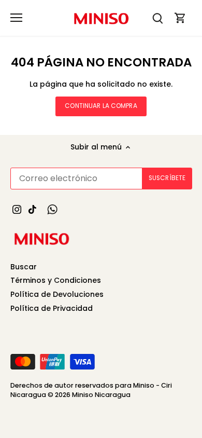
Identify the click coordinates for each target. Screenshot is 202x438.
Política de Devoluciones (57, 294)
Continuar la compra (101, 106)
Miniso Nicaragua (101, 394)
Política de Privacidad (51, 308)
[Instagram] (16, 209)
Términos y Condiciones (55, 280)
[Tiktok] (32, 209)
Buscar (23, 267)
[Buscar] (157, 18)
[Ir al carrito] (180, 18)
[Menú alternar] (16, 17)
